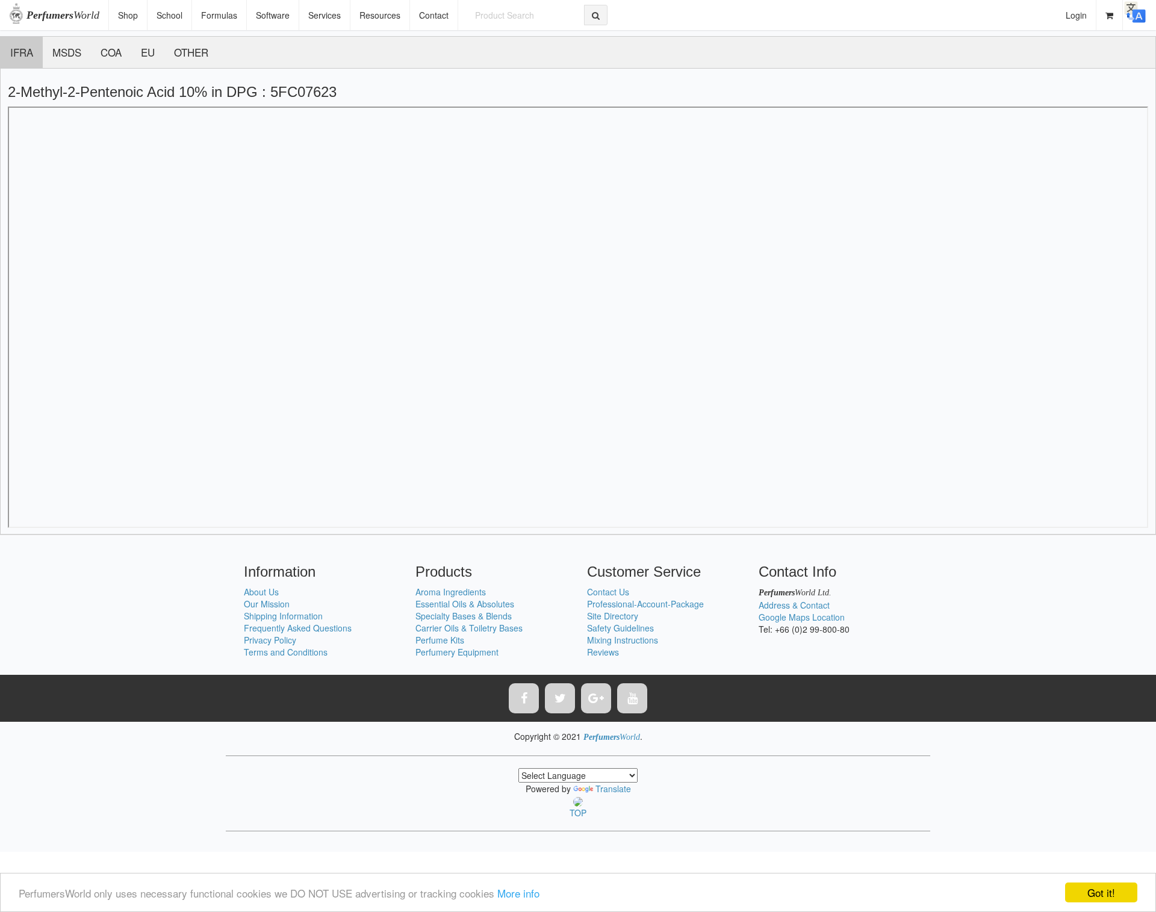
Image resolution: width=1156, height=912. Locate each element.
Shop (128, 15)
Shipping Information (283, 616)
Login (1076, 15)
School (169, 15)
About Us (261, 592)
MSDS (66, 52)
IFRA (21, 52)
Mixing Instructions (622, 640)
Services (324, 15)
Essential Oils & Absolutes (464, 604)
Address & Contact (794, 605)
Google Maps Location (802, 617)
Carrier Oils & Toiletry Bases (469, 628)
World (62, 15)
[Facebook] (524, 698)
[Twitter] (560, 698)
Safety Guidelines (620, 628)
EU (148, 52)
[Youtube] (632, 698)
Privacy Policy (270, 640)
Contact (434, 15)
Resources (379, 15)
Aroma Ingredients (450, 592)
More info (518, 893)
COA (111, 52)
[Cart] (1109, 15)
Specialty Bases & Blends (463, 616)
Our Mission (267, 604)
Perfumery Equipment (457, 652)
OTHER (191, 52)
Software (273, 15)
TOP (578, 813)
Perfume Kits (439, 640)
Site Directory (612, 616)
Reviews (603, 652)
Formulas (219, 15)
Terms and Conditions (286, 652)
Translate (613, 789)
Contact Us (608, 592)
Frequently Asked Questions (298, 628)
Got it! (1101, 892)
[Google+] (596, 698)
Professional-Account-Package (645, 604)
